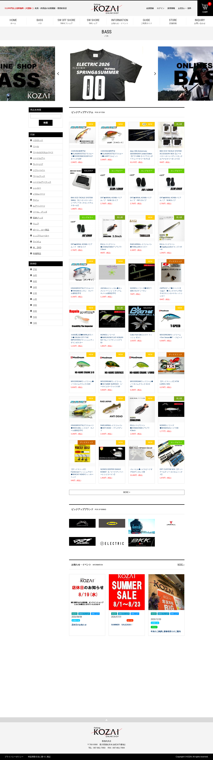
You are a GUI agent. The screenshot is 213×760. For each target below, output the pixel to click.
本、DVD (37, 247)
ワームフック (39, 176)
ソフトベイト (39, 170)
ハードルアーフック (42, 182)
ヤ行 (35, 311)
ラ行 (35, 317)
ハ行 (35, 299)
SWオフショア (66, 21)
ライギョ (37, 241)
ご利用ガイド (146, 21)
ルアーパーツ (39, 206)
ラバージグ (38, 164)
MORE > (181, 564)
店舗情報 (173, 21)
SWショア (93, 21)
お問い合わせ (199, 21)
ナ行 (35, 293)
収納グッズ (38, 218)
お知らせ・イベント (119, 21)
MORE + (126, 492)
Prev (58, 73)
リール (36, 146)
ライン (36, 200)
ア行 (35, 269)
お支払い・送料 (184, 8)
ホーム (13, 21)
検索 (46, 122)
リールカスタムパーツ (43, 152)
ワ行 (35, 323)
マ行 (35, 305)
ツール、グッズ (40, 212)
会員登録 (150, 8)
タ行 (35, 287)
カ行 (35, 275)
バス (40, 21)
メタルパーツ (39, 194)
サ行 (35, 281)
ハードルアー (39, 158)
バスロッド (38, 140)
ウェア (36, 224)
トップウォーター (41, 236)
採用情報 (171, 8)
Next (155, 73)
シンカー (37, 188)
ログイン (160, 8)
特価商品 (37, 253)
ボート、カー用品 (41, 230)
